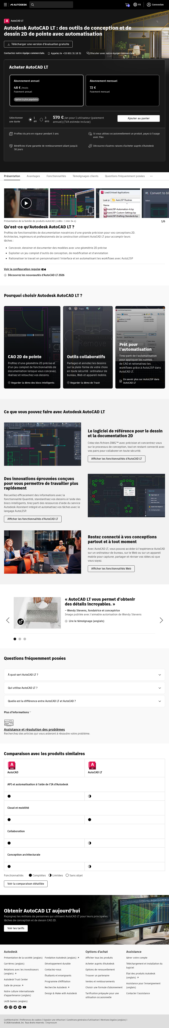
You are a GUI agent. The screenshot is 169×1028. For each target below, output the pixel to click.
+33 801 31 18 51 (72, 53)
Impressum (51, 1022)
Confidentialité (11, 1019)
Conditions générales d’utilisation (83, 1019)
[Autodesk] (19, 4)
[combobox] (51, 4)
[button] (84, 675)
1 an (35, 119)
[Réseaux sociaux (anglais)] (15, 1007)
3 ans (47, 119)
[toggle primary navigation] (7, 5)
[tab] (26, 203)
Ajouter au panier (139, 118)
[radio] (46, 90)
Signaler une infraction (54, 1019)
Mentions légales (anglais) (113, 1019)
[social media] (15, 1007)
